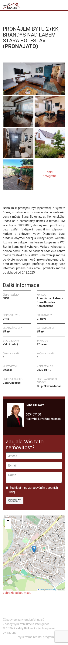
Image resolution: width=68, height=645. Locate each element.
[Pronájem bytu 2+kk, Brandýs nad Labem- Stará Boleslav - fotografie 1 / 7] (34, 78)
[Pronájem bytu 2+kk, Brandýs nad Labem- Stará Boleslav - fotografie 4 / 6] (18, 142)
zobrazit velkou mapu (17, 593)
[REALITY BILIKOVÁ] (11, 5)
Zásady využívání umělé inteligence (26, 624)
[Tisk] (19, 199)
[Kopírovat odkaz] (33, 199)
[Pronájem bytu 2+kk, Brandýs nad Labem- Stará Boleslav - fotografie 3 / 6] (50, 111)
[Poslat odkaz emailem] (26, 199)
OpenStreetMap (51, 590)
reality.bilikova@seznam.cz (43, 419)
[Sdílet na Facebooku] (6, 199)
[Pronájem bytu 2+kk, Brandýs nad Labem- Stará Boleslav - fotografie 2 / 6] (18, 111)
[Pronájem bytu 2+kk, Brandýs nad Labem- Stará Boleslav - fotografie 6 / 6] (18, 174)
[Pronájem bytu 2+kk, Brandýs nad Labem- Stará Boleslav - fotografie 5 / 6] (50, 142)
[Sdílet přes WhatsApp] (13, 199)
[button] (34, 549)
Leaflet (41, 590)
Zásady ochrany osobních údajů (23, 619)
